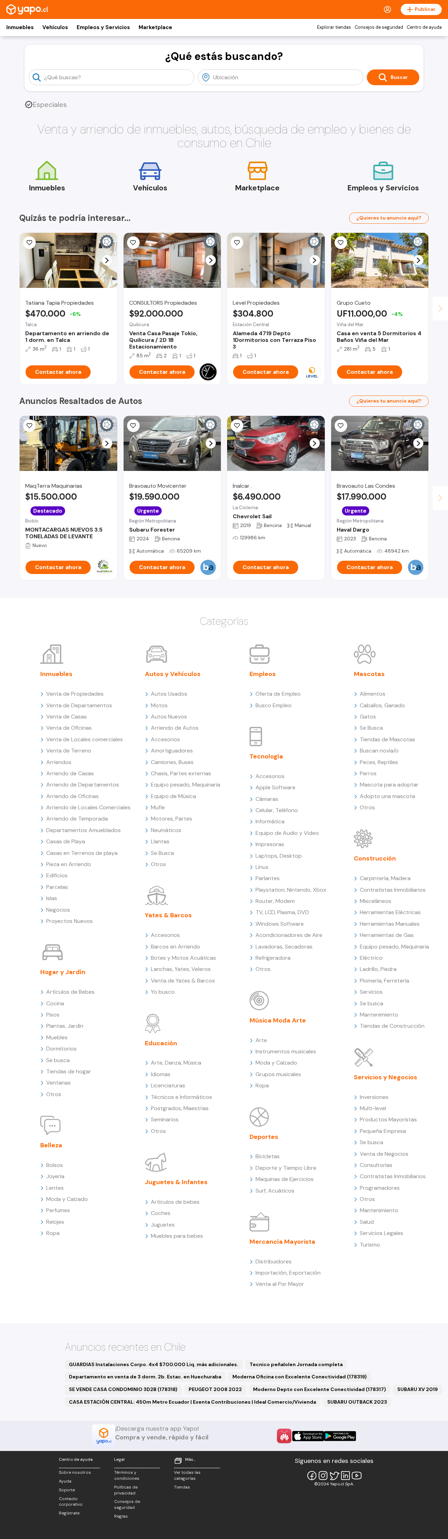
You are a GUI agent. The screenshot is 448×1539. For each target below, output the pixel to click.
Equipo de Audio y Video (287, 833)
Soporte (67, 1490)
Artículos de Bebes (70, 991)
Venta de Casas (66, 716)
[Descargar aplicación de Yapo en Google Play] (340, 1436)
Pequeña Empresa (383, 1131)
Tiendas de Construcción (392, 1026)
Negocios (58, 909)
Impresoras (269, 844)
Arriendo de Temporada (77, 818)
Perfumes (58, 1210)
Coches (160, 1213)
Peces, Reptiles (379, 762)
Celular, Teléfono (276, 810)
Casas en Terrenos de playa (82, 853)
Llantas (160, 841)
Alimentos (372, 693)
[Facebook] (311, 1475)
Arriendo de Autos (174, 727)
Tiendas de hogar (68, 1071)
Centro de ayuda (424, 27)
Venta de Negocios (384, 1153)
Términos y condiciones (126, 1475)
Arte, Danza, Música (176, 1062)
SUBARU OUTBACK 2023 (357, 1402)
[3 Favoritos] (29, 242)
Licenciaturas (168, 1085)
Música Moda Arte (278, 1020)
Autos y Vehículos (173, 674)
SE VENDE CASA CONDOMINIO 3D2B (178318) (123, 1389)
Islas (51, 898)
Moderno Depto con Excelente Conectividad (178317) (319, 1389)
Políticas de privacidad (126, 1490)
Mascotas (369, 674)
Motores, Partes (171, 818)
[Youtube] (356, 1475)
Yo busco (163, 991)
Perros (368, 773)
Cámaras (266, 799)
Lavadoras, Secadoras (284, 946)
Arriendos (58, 762)
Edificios (57, 875)
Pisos (52, 1014)
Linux (261, 867)
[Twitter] (334, 1475)
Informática (270, 821)
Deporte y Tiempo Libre (285, 1168)
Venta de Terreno (68, 750)
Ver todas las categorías (187, 1475)
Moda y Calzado (67, 1199)
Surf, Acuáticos (274, 1190)
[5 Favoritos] (237, 242)
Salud (367, 1222)
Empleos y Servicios (103, 27)
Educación (161, 1043)
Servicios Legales (381, 1233)
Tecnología (266, 756)
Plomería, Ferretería (384, 980)
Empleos (263, 674)
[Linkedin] (345, 1475)
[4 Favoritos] (29, 425)
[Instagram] (323, 1475)
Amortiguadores (172, 750)
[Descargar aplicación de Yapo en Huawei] (284, 1436)
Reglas (121, 1516)
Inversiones (374, 1097)
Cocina (55, 1003)
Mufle (158, 807)
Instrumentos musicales (285, 1051)
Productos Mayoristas (388, 1119)
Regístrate (69, 1513)
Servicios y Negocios (385, 1077)
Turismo (370, 1244)
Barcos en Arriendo (175, 946)
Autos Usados (169, 693)
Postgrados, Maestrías (180, 1108)
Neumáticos (166, 830)
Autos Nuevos (169, 716)
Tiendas (182, 1487)
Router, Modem (275, 901)
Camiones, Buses (172, 762)
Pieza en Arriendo (68, 864)
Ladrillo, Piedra (378, 969)
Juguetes (163, 1224)
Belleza (51, 1145)
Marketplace (155, 27)
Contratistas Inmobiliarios (393, 889)
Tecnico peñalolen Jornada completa (296, 1364)
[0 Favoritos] (341, 242)
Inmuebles (20, 27)
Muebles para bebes (177, 1236)
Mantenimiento (379, 1014)
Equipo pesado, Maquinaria (185, 784)
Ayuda (65, 1481)
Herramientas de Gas (387, 935)
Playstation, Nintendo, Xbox (290, 889)
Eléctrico (371, 957)
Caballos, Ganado (382, 705)
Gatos (368, 716)
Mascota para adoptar (389, 784)
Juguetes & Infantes (176, 1182)
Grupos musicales (278, 1074)
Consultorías (376, 1165)
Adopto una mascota (387, 796)
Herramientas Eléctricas (390, 912)
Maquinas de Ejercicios (284, 1179)
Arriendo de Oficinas (72, 796)
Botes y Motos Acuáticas (183, 957)
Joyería (55, 1176)
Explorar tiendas (334, 27)
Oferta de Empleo (278, 693)
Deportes (264, 1137)
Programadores (380, 1188)
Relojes (55, 1222)
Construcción (375, 858)
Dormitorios (61, 1048)
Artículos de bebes (175, 1202)
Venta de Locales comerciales (84, 739)
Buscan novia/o (379, 750)
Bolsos (54, 1165)
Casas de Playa (65, 841)
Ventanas (58, 1082)
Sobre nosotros (75, 1472)
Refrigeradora (272, 957)
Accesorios (165, 739)
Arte (261, 1040)
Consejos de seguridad (379, 27)
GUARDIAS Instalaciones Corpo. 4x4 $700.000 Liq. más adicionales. (153, 1364)
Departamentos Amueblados (83, 830)
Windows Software (279, 923)
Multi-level (373, 1108)
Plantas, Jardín (64, 1026)
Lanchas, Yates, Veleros (181, 969)
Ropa (52, 1233)
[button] (107, 260)
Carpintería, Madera (385, 878)
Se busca (58, 1060)
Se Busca (162, 853)
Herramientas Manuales (390, 923)
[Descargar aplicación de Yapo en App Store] (308, 1436)
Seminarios (164, 1119)
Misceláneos (375, 901)
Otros (53, 1094)
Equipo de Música (173, 796)
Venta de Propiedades (75, 693)
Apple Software (275, 787)
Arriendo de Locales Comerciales (88, 807)
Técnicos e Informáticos (181, 1097)
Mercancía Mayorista (282, 1241)
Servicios (371, 991)
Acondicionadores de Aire (288, 935)
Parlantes (267, 878)
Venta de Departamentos (79, 705)
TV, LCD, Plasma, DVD (282, 912)
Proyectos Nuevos (69, 921)
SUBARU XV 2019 (417, 1389)
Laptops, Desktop (278, 855)
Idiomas (160, 1074)
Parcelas (57, 887)
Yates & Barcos (168, 915)
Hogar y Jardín (62, 972)
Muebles (57, 1037)
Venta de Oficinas (69, 727)
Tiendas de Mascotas (387, 739)
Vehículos (55, 27)
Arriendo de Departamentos (82, 784)
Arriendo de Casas (70, 773)
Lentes (55, 1188)
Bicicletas (267, 1156)
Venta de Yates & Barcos (183, 980)
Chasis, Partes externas (181, 773)
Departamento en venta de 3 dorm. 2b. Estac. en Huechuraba (145, 1376)
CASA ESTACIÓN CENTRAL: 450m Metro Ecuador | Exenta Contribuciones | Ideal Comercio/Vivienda (192, 1402)
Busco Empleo (273, 705)
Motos (159, 705)
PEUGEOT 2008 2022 (215, 1389)
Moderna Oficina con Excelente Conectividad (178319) (299, 1376)
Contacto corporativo (71, 1501)
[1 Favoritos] (237, 425)
